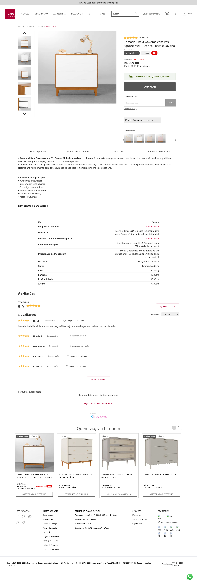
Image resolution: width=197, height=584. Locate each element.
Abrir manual (152, 226)
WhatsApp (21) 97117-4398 (85, 519)
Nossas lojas (48, 519)
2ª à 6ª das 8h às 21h (83, 524)
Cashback (46, 532)
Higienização (137, 524)
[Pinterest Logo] (24, 523)
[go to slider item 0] (24, 42)
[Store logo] (10, 14)
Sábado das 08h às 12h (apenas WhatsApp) (92, 528)
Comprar (150, 86)
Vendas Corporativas (51, 549)
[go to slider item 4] (24, 104)
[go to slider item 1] (24, 58)
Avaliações (118, 151)
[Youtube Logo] (30, 517)
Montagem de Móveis (51, 541)
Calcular (170, 103)
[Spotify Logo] (18, 523)
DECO (181, 563)
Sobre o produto (38, 151)
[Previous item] (24, 33)
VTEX (174, 563)
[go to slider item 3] (24, 88)
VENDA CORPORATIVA (151, 14)
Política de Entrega (50, 524)
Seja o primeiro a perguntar (98, 403)
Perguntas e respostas (159, 151)
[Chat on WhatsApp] (190, 577)
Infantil (40, 27)
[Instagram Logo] (24, 517)
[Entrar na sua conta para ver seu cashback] (167, 14)
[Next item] (24, 114)
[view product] (128, 138)
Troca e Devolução (50, 528)
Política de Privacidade (51, 545)
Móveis (31, 27)
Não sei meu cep (130, 109)
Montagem (136, 515)
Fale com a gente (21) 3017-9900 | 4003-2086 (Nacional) (96, 515)
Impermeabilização (139, 519)
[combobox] (124, 13)
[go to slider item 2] (24, 73)
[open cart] (176, 14)
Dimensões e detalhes (78, 151)
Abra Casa (21, 27)
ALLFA (176, 565)
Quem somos (48, 515)
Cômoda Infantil (52, 27)
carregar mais (98, 379)
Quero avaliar (167, 306)
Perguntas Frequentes (51, 536)
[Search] (136, 13)
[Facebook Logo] (18, 517)
